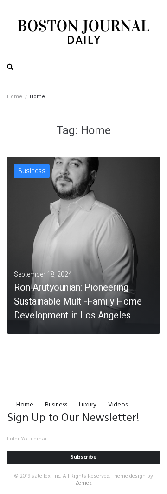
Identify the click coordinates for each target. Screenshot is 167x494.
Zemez (83, 483)
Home (14, 97)
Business (31, 171)
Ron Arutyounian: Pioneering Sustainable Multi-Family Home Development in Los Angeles (78, 301)
